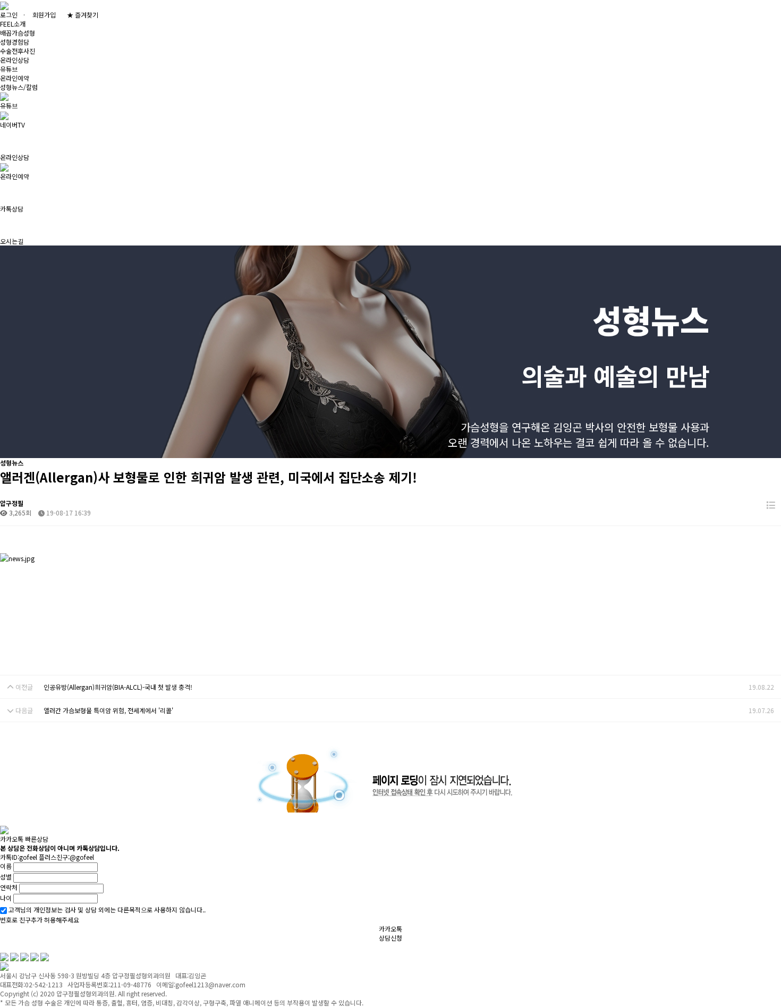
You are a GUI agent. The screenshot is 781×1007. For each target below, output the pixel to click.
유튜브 (9, 68)
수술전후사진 (17, 50)
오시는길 (159, 946)
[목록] (770, 505)
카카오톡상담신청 (390, 933)
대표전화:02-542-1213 (218, 946)
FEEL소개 (13, 23)
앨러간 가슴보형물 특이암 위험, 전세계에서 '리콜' (108, 710)
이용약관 (53, 946)
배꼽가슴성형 (17, 32)
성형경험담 (14, 41)
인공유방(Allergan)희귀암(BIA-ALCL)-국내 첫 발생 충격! (118, 686)
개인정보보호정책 (106, 946)
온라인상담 (14, 59)
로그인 (9, 14)
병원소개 (11, 946)
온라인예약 (14, 77)
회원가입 (44, 14)
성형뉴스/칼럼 (19, 86)
